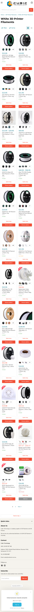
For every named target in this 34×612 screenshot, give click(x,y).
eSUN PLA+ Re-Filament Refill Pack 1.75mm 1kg (25, 252)
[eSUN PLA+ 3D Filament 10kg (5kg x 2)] (25, 314)
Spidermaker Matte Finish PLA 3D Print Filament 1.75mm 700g (25, 290)
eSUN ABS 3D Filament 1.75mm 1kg (8, 252)
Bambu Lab (21, 450)
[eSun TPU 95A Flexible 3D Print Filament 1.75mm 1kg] (25, 157)
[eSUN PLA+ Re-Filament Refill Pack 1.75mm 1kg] (25, 236)
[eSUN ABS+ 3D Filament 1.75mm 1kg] (25, 80)
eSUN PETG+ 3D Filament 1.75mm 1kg (24, 56)
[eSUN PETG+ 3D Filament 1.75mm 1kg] (25, 40)
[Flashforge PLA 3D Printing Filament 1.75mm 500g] (9, 274)
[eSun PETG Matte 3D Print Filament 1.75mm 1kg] (9, 432)
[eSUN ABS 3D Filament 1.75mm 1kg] (9, 236)
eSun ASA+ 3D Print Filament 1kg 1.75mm (8, 365)
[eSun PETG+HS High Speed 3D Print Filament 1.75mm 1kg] (25, 197)
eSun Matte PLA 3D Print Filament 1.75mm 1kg (8, 134)
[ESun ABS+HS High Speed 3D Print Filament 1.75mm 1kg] (9, 314)
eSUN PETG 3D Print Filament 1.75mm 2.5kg (25, 408)
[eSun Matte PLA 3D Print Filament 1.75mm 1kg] (9, 118)
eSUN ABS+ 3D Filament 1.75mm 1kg (25, 95)
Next (19, 506)
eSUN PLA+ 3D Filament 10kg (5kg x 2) (25, 329)
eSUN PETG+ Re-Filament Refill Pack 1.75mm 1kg (24, 369)
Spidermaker (21, 293)
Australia (16, 586)
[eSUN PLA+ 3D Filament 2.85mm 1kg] (9, 197)
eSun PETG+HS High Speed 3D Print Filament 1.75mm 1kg (25, 213)
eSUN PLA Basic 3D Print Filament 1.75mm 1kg (8, 173)
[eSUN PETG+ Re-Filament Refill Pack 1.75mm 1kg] (25, 353)
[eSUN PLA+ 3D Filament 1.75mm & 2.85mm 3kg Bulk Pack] (25, 118)
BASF (3, 490)
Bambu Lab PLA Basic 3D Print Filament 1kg (24, 448)
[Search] (31, 10)
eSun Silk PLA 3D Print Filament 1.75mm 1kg (8, 95)
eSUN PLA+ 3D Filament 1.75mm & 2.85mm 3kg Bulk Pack (25, 134)
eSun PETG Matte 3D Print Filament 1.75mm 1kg (8, 445)
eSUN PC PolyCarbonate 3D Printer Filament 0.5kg (8, 409)
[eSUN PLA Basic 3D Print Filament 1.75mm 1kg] (9, 157)
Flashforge (4, 293)
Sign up (24, 578)
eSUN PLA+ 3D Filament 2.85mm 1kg (8, 212)
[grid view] (28, 28)
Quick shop (8, 65)
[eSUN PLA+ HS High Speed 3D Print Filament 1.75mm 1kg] (9, 40)
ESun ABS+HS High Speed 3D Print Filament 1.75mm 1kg (8, 330)
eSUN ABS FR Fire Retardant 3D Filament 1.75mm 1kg (25, 487)
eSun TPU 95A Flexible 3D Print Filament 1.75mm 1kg (25, 173)
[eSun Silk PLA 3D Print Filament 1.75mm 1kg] (9, 80)
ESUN (3, 60)
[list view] (31, 28)
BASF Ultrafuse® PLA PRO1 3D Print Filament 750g (8, 487)
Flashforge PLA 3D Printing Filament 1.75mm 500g (7, 290)
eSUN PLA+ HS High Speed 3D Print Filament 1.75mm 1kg (8, 56)
